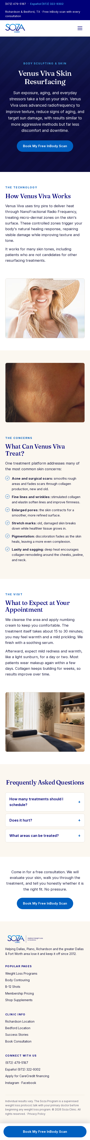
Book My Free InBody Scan (45, 146)
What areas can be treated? (34, 835)
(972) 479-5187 (15, 3)
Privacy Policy (36, 1113)
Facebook (28, 1083)
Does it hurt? (20, 820)
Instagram (12, 1083)
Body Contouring (17, 980)
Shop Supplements (19, 1000)
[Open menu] (80, 28)
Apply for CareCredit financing (27, 1076)
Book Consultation (18, 1041)
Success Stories (16, 1034)
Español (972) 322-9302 (47, 3)
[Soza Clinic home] (15, 28)
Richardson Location (20, 1021)
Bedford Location (17, 1028)
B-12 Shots (12, 986)
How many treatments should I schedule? (36, 802)
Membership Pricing (19, 993)
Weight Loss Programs (21, 973)
